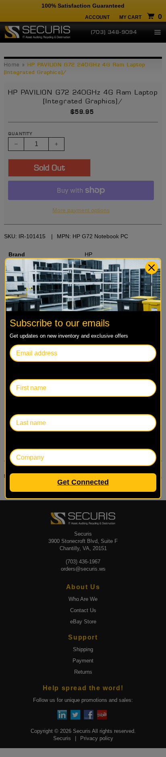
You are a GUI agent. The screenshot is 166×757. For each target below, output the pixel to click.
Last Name (25, 405)
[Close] (151, 267)
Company (23, 440)
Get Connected (83, 482)
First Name (25, 370)
